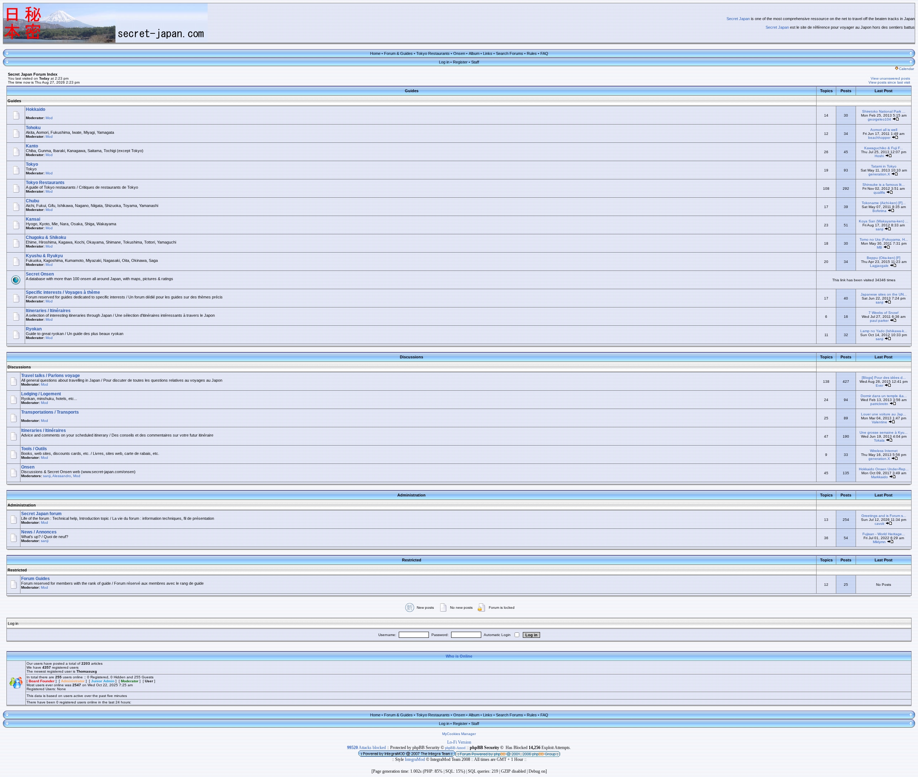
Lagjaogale (879, 266)
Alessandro (61, 476)
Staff (475, 62)
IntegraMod (415, 759)
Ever (879, 385)
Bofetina (879, 211)
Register (460, 62)
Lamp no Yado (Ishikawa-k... (883, 331)
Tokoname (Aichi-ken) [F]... (884, 203)
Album (474, 53)
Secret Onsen (40, 274)
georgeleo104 (879, 119)
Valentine (879, 422)
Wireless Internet (884, 451)
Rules (532, 53)
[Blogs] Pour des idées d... (884, 378)
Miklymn (879, 542)
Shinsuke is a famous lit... (883, 185)
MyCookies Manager (459, 734)
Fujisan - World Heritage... (883, 534)
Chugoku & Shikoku (46, 237)
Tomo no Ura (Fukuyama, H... (884, 239)
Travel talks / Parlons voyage (50, 375)
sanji (879, 229)
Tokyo (32, 164)
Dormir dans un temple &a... (884, 396)
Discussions (19, 367)
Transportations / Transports (50, 412)
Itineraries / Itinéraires (48, 310)
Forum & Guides (398, 53)
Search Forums (509, 53)
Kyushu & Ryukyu (44, 255)
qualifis (879, 192)
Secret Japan (738, 19)
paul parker (879, 320)
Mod (49, 118)
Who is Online (459, 656)
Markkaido (879, 477)
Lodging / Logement (41, 393)
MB (879, 247)
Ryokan (34, 328)
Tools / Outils (34, 448)
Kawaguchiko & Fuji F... (883, 148)
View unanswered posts (890, 78)
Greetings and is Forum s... (883, 516)
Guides (14, 101)
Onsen (459, 53)
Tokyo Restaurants (433, 53)
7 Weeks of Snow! (884, 313)
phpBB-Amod (455, 748)
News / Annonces (39, 532)
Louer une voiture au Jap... (883, 414)
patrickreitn (879, 404)
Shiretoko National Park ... (883, 111)
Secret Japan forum (41, 513)
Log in (444, 62)
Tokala (879, 440)
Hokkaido (35, 109)
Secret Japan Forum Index (32, 74)
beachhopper (879, 138)
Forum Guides (35, 578)
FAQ (544, 53)
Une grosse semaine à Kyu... (884, 432)
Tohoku (33, 127)
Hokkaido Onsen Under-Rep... (884, 469)
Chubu (32, 200)
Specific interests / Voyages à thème (63, 292)
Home (375, 53)
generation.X (879, 174)
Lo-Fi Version (459, 742)
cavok (879, 524)
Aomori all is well (883, 130)
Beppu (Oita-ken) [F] (883, 258)
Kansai (33, 219)
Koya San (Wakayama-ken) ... (883, 221)
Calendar (906, 69)
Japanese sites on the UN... (884, 294)
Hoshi (879, 156)
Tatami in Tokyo (883, 166)
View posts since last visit (889, 82)
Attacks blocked (366, 747)
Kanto (32, 146)
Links (487, 53)
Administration (22, 505)
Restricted (17, 570)
